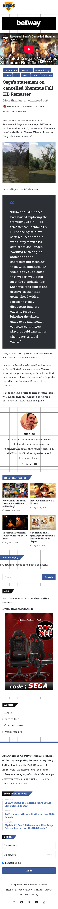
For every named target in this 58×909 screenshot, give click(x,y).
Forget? (50, 854)
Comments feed (14, 725)
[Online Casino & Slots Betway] (29, 23)
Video (35, 75)
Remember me (12, 862)
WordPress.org (13, 731)
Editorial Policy (29, 894)
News (8, 75)
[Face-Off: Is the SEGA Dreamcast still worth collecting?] (15, 490)
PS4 (17, 75)
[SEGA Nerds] (8, 6)
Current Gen (11, 70)
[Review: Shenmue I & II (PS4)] (43, 490)
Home (9, 889)
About (48, 889)
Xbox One (47, 75)
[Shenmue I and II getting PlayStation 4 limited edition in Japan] (43, 522)
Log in (8, 712)
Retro (25, 75)
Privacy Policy (23, 889)
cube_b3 (10, 106)
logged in (20, 564)
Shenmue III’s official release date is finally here (14, 535)
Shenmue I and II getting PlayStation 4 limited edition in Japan (42, 537)
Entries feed (11, 719)
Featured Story (42, 70)
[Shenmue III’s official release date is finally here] (15, 522)
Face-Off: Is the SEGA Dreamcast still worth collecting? (14, 503)
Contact (38, 889)
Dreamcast (26, 70)
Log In (29, 870)
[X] (27, 464)
